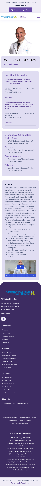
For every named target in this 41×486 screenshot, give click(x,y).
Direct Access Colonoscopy (10, 364)
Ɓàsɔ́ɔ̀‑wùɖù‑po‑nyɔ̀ (16, 454)
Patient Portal (6, 333)
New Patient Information (9, 393)
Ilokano (16, 451)
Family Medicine (6, 367)
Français (31, 443)
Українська (24, 467)
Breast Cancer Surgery (9, 355)
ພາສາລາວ (26, 454)
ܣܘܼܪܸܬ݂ (29, 464)
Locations (5, 339)
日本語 (26, 451)
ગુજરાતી (20, 448)
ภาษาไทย (12, 467)
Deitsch (17, 459)
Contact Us (5, 342)
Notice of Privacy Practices (28, 417)
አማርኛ (17, 438)
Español (24, 464)
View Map (8, 97)
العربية (22, 438)
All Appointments (7, 377)
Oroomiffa (17, 443)
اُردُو (29, 467)
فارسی (22, 459)
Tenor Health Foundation (20, 483)
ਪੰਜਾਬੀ (11, 462)
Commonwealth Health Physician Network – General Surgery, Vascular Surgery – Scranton (19, 81)
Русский (22, 462)
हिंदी (24, 448)
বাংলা (25, 438)
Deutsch (15, 448)
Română (16, 462)
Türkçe (17, 467)
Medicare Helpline (7, 390)
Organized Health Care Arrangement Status (15, 403)
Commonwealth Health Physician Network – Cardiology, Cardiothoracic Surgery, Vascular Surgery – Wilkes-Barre (19, 105)
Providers (5, 330)
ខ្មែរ (21, 456)
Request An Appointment (22, 10)
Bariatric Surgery (7, 352)
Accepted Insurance (8, 336)
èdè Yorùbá (20, 470)
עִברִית (25, 470)
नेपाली (12, 459)
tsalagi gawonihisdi (21, 440)
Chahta (10, 443)
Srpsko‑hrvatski (16, 464)
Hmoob (28, 448)
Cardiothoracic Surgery (9, 358)
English (12, 438)
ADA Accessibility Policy (10, 417)
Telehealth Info (6, 380)
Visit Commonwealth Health (20, 423)
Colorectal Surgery (7, 361)
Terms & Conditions (25, 420)
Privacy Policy (13, 420)
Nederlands (24, 443)
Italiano (21, 451)
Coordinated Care (7, 387)
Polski (27, 459)
